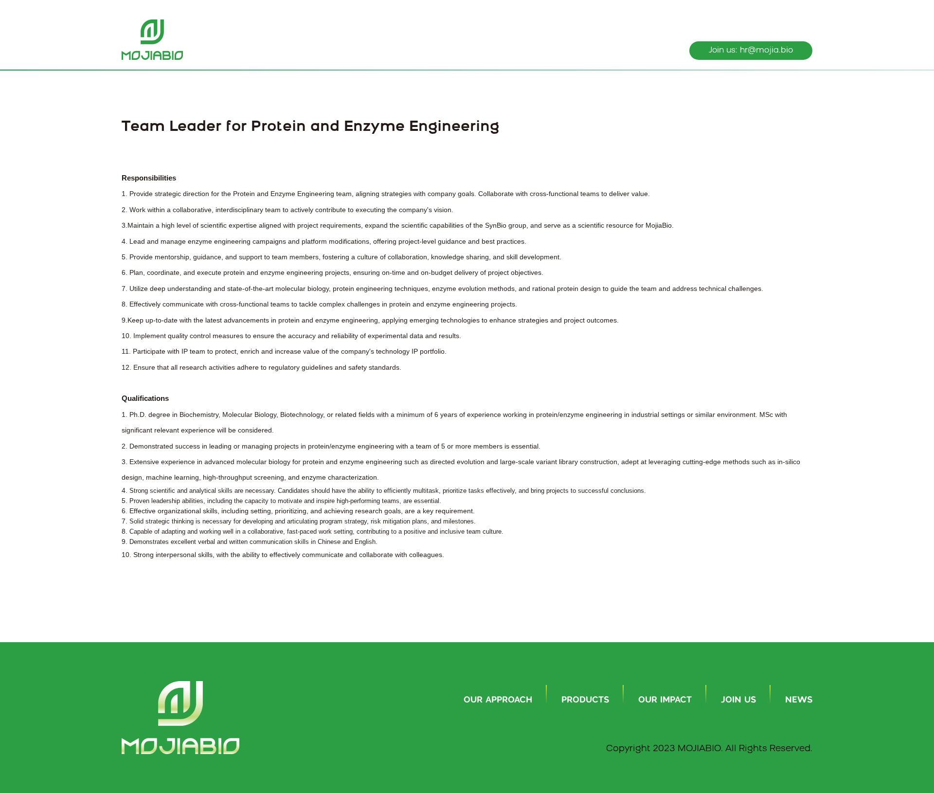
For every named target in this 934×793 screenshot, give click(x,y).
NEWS (798, 700)
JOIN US (738, 700)
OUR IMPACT (665, 700)
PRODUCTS (585, 700)
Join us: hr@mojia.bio (751, 50)
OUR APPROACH (498, 700)
